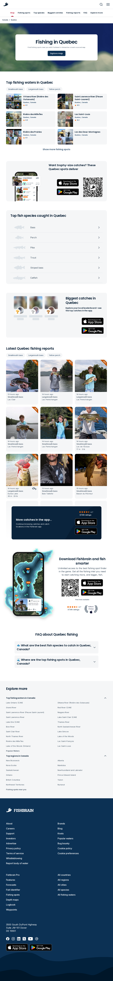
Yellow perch (54, 89)
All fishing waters (66, 894)
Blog (60, 828)
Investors (11, 838)
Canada (5, 20)
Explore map (56, 53)
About (9, 823)
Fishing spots (13, 894)
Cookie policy (65, 848)
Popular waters (65, 838)
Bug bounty (63, 843)
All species (63, 889)
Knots (61, 833)
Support (10, 833)
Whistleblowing (14, 858)
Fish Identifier (13, 889)
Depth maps (12, 899)
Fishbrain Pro (13, 875)
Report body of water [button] (17, 863)
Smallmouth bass (15, 89)
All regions (63, 879)
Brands (61, 823)
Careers (10, 828)
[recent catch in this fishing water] (22, 382)
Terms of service (15, 853)
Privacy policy (13, 848)
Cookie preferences (68, 853)
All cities (62, 884)
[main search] (101, 4)
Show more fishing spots (56, 149)
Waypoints (11, 909)
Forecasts (11, 884)
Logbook (10, 904)
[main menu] (108, 4)
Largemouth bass (35, 89)
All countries (64, 875)
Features (10, 879)
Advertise (11, 843)
